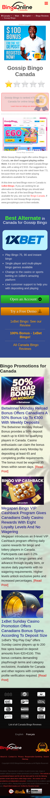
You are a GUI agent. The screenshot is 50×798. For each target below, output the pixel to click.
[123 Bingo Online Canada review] (25, 703)
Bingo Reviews (42, 16)
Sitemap (25, 759)
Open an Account (23, 299)
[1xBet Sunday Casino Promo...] (22, 617)
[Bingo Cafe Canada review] (41, 710)
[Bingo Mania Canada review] (41, 718)
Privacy (21, 757)
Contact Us (12, 757)
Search (46, 757)
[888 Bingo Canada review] (8, 695)
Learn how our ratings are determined (25, 106)
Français (30, 734)
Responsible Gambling (33, 757)
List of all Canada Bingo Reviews (25, 724)
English (27, 16)
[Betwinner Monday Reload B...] (22, 404)
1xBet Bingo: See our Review (26, 323)
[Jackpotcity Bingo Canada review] (8, 718)
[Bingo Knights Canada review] (41, 703)
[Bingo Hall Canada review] (8, 710)
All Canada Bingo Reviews (25, 347)
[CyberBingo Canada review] (41, 695)
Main (17, 16)
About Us (3, 757)
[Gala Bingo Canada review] (25, 695)
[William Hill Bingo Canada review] (25, 718)
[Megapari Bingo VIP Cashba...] (22, 503)
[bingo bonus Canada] (16, 10)
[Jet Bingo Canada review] (8, 703)
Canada (6, 16)
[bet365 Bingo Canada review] (25, 710)
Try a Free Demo (23, 311)
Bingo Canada (38, 196)
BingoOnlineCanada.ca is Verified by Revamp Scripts (21, 786)
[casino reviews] (11, 750)
